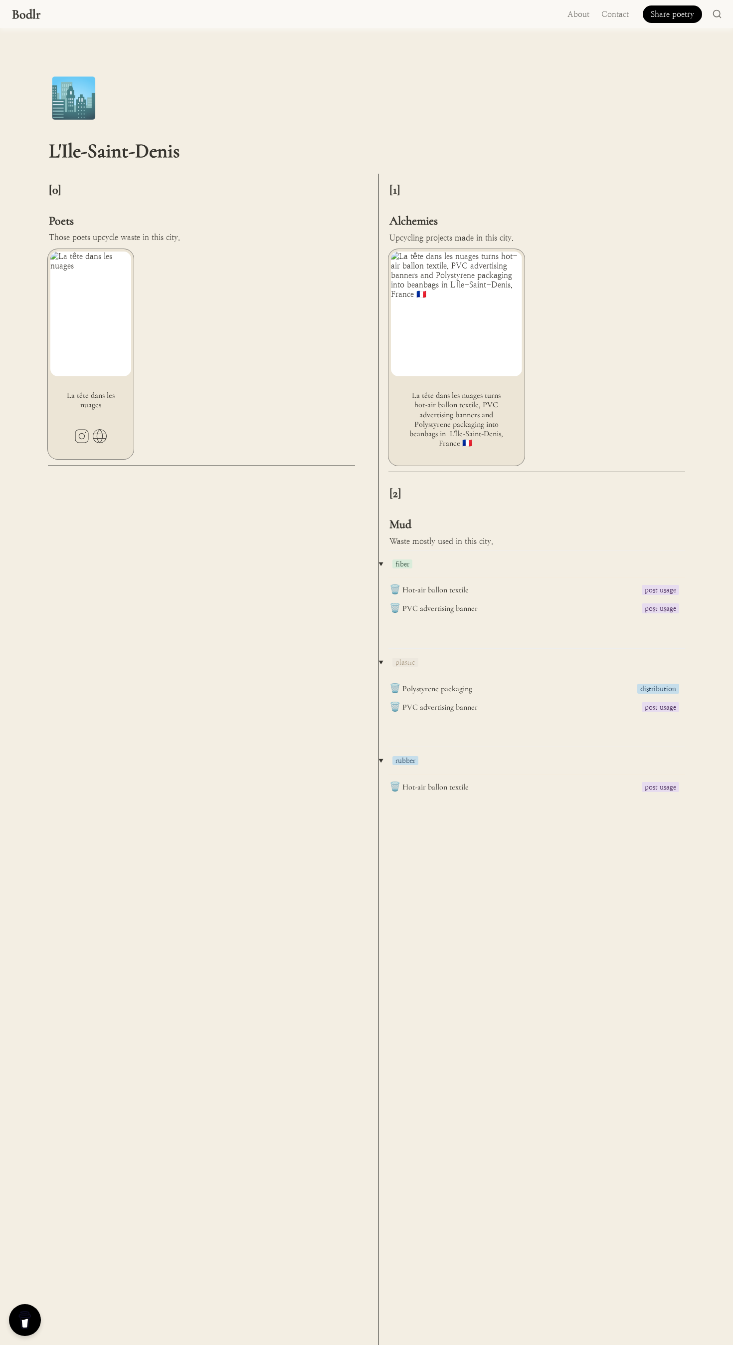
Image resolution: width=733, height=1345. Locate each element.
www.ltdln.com (100, 436)
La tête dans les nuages (88, 254)
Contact (615, 14)
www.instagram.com (82, 436)
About (578, 14)
